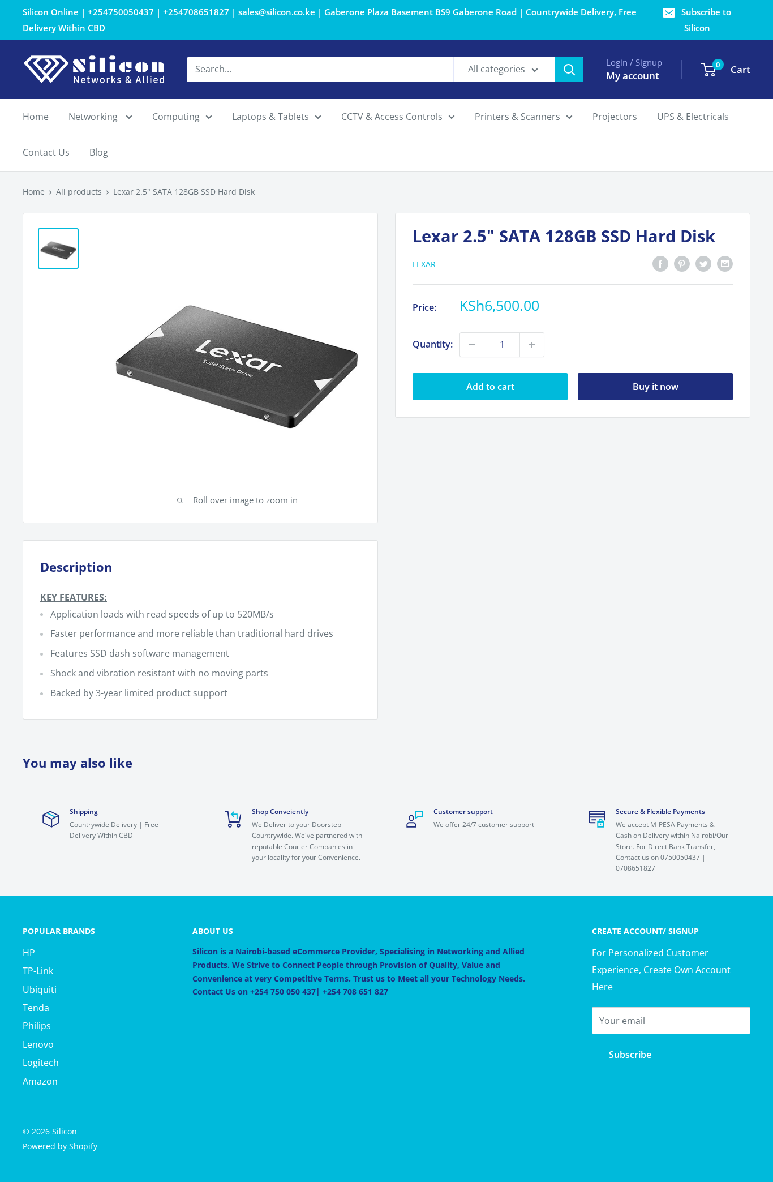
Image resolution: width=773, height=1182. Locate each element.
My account (632, 75)
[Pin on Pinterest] (682, 263)
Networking (94, 116)
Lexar (424, 264)
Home (36, 116)
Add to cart (490, 386)
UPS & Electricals (693, 116)
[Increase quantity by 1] (532, 345)
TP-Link (38, 971)
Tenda (36, 1007)
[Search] (569, 69)
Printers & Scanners (517, 116)
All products (79, 191)
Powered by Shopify (60, 1146)
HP (29, 953)
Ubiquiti (40, 989)
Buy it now (655, 386)
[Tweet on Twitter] (703, 263)
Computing (176, 116)
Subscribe (630, 1054)
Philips (37, 1026)
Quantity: (433, 344)
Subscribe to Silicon (706, 19)
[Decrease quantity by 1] (472, 345)
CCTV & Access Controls (392, 116)
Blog (98, 153)
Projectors (614, 116)
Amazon (40, 1081)
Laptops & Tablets (270, 116)
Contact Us (46, 153)
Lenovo (38, 1044)
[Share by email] (725, 263)
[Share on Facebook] (660, 263)
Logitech (41, 1062)
